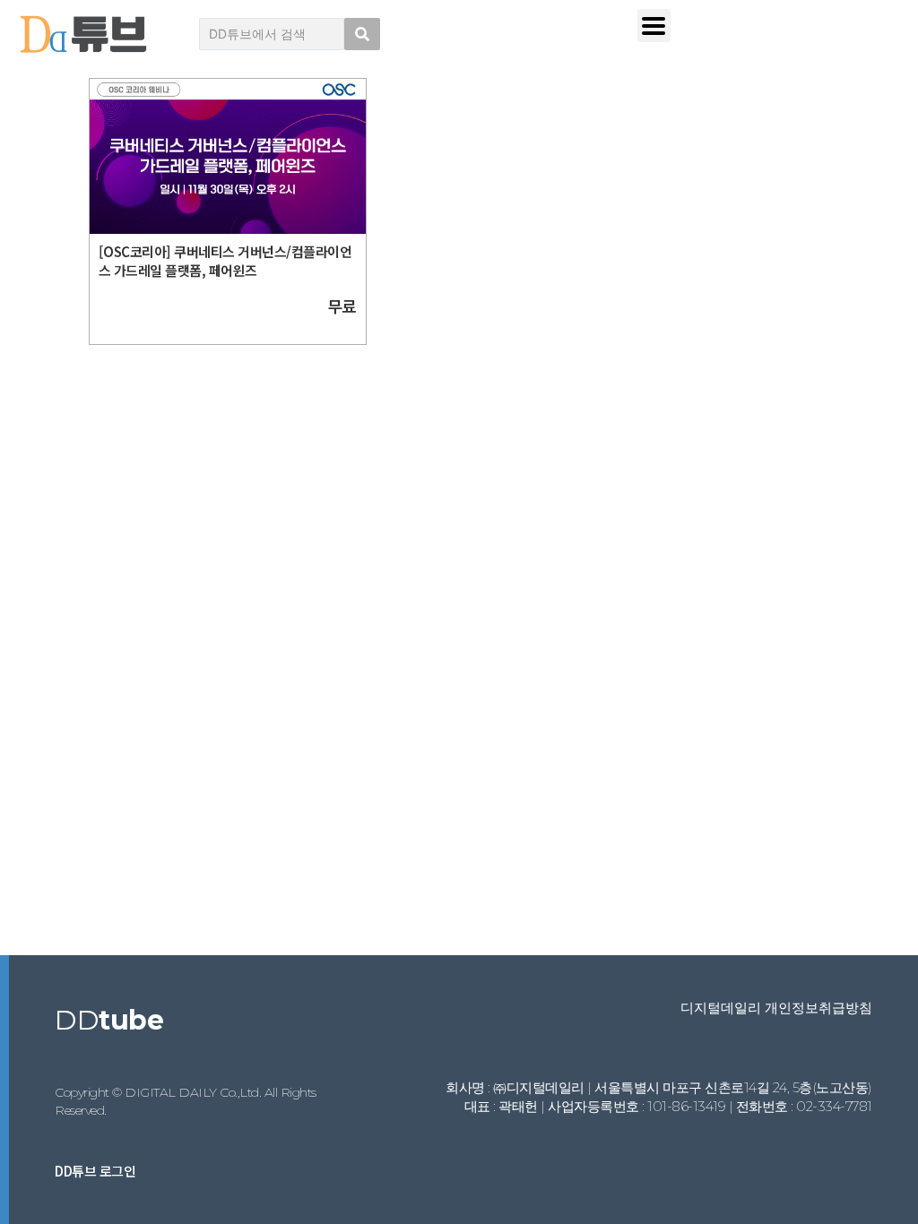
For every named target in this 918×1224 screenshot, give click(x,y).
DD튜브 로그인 (95, 1170)
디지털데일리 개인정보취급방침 (776, 1007)
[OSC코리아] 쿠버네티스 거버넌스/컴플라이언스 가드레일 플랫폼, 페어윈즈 (225, 261)
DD (109, 1020)
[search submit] (362, 34)
